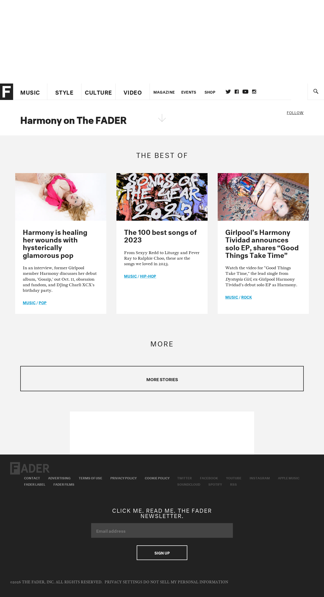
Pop (43, 302)
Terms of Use (90, 477)
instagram (254, 92)
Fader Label (34, 483)
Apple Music (288, 477)
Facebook (209, 477)
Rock (246, 297)
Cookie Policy (157, 477)
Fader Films (63, 483)
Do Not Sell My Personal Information (185, 582)
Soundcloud (188, 483)
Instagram (260, 477)
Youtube (233, 477)
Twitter (228, 92)
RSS (233, 483)
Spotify (215, 483)
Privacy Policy (123, 477)
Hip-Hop (148, 276)
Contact (32, 477)
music (29, 302)
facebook (237, 92)
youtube (245, 92)
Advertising (59, 477)
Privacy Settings (123, 582)
